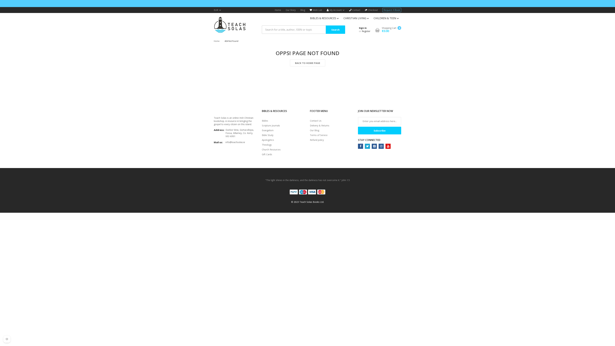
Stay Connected (369, 140)
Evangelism (268, 130)
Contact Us (315, 120)
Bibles (265, 120)
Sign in (363, 27)
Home (217, 41)
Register (366, 31)
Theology (267, 144)
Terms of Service (319, 135)
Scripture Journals (271, 125)
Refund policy (317, 139)
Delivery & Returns (319, 125)
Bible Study (267, 135)
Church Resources (271, 149)
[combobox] (303, 29)
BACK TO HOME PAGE (307, 63)
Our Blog (314, 130)
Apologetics (268, 139)
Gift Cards (267, 154)
